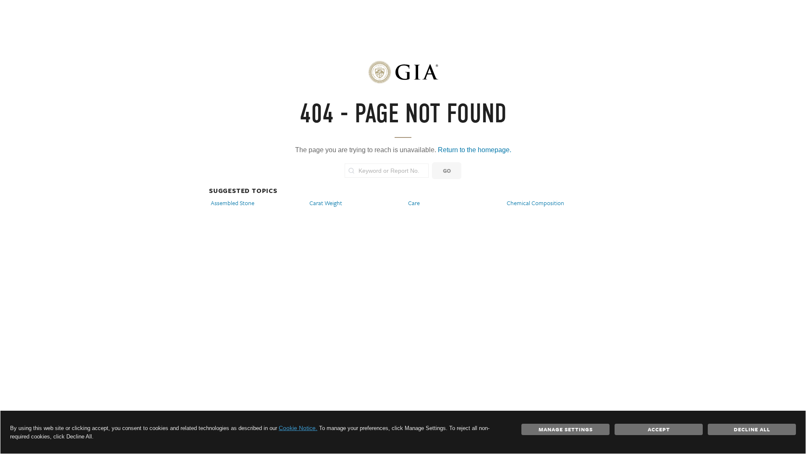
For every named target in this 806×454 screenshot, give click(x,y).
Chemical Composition (535, 202)
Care (414, 202)
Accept (659, 429)
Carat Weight (325, 202)
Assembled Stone (232, 202)
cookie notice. (298, 428)
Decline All (752, 429)
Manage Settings (566, 429)
